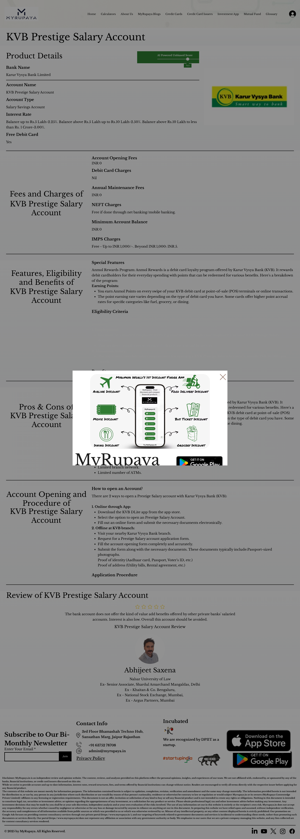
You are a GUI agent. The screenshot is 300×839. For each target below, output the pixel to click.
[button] (223, 377)
